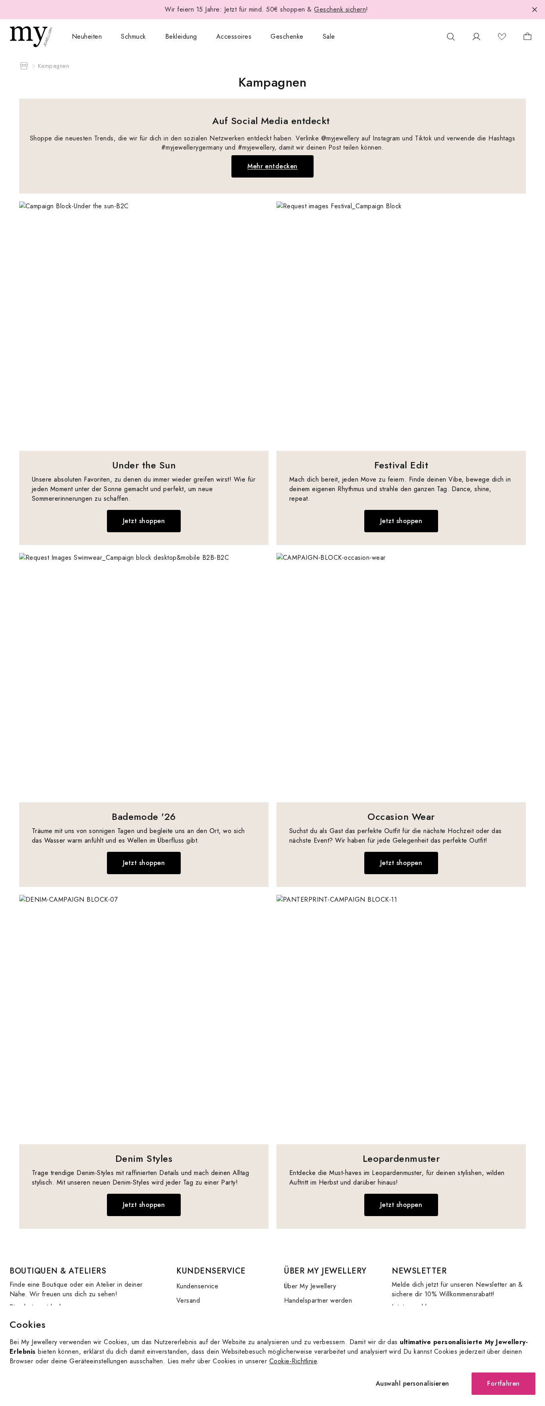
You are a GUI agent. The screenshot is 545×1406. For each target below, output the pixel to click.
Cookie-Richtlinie (293, 1361)
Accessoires (233, 36)
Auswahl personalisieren (412, 1383)
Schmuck (133, 36)
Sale (329, 36)
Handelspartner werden (318, 1300)
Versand (188, 1300)
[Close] (535, 10)
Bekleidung (181, 36)
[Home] (24, 66)
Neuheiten (87, 36)
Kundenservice (197, 1286)
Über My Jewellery (310, 1286)
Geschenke (287, 36)
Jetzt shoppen (144, 520)
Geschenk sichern (340, 9)
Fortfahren (503, 1383)
